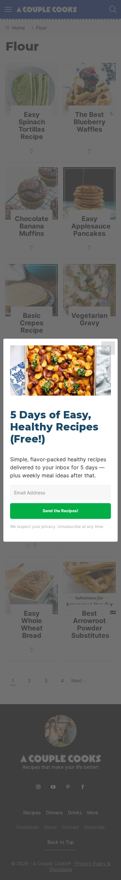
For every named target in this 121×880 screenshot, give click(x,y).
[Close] (108, 348)
